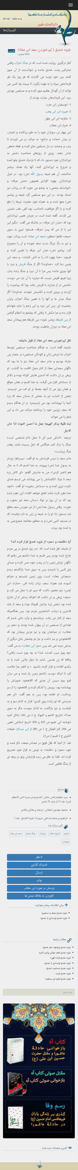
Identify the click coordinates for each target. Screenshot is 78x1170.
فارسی (11, 51)
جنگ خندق (30, 834)
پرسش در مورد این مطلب (39, 888)
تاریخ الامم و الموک (49, 715)
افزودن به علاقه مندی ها (39, 896)
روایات (42, 834)
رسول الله (37, 174)
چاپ (39, 880)
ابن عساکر (23, 729)
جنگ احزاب (21, 63)
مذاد (56, 139)
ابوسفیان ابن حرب (57, 104)
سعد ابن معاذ (37, 236)
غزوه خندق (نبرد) (63, 974)
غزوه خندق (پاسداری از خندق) (54, 918)
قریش (22, 264)
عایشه (67, 347)
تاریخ (66, 834)
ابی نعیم (56, 722)
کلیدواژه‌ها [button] (9, 30)
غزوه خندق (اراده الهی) (61, 958)
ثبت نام (6, 18)
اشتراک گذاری (39, 865)
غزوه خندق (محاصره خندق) (58, 968)
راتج (44, 139)
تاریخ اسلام (55, 834)
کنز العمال (54, 729)
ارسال (39, 872)
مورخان (65, 842)
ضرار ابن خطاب (58, 125)
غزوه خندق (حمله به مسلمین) (54, 913)
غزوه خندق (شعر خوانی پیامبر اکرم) (55, 953)
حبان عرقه (19, 181)
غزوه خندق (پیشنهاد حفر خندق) (57, 947)
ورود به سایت (18, 18)
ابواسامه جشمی (60, 188)
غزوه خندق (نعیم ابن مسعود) (58, 979)
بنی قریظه (62, 320)
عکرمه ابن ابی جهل (56, 118)
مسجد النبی (60, 521)
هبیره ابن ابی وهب (56, 111)
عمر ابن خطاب (31, 646)
